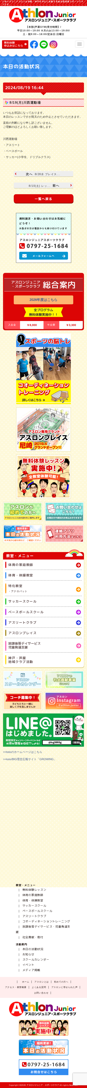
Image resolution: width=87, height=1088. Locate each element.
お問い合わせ (41, 993)
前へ (44, 185)
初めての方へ (61, 982)
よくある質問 (39, 987)
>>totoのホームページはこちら (22, 752)
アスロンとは (41, 982)
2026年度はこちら (43, 300)
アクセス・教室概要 (16, 987)
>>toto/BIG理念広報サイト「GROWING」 (29, 759)
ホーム (25, 982)
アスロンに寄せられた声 (64, 987)
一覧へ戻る (43, 199)
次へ (43, 174)
